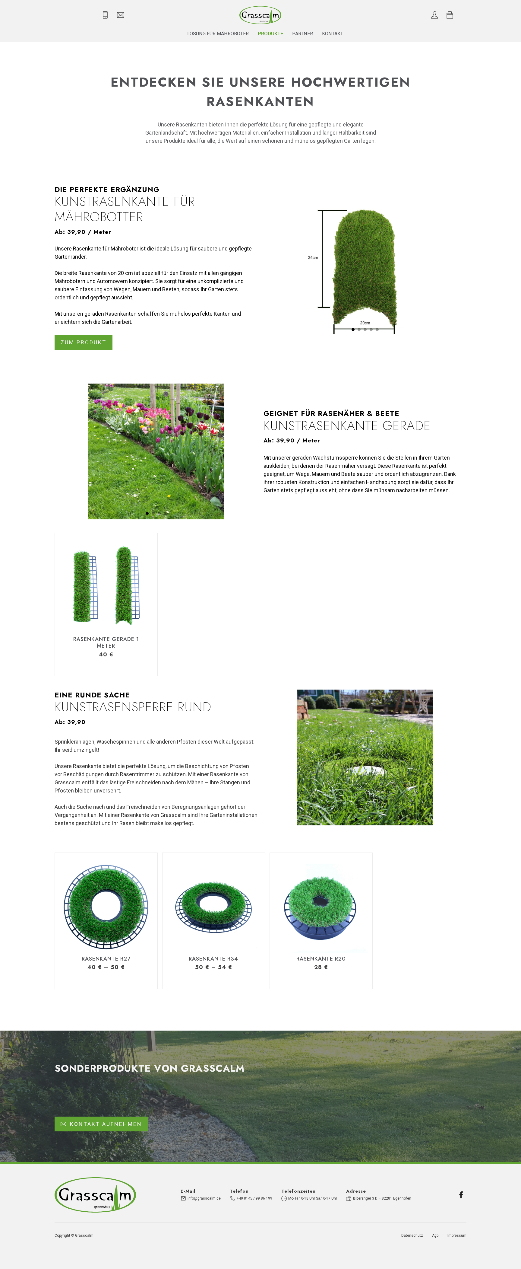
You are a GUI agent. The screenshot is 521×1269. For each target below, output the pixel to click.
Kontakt (332, 34)
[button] (353, 329)
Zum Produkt (83, 342)
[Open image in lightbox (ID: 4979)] (365, 757)
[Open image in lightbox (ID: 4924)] (156, 451)
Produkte (270, 34)
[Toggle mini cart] (449, 15)
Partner (302, 34)
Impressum (456, 1235)
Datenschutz (412, 1235)
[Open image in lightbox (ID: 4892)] (365, 268)
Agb (435, 1235)
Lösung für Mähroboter (218, 34)
